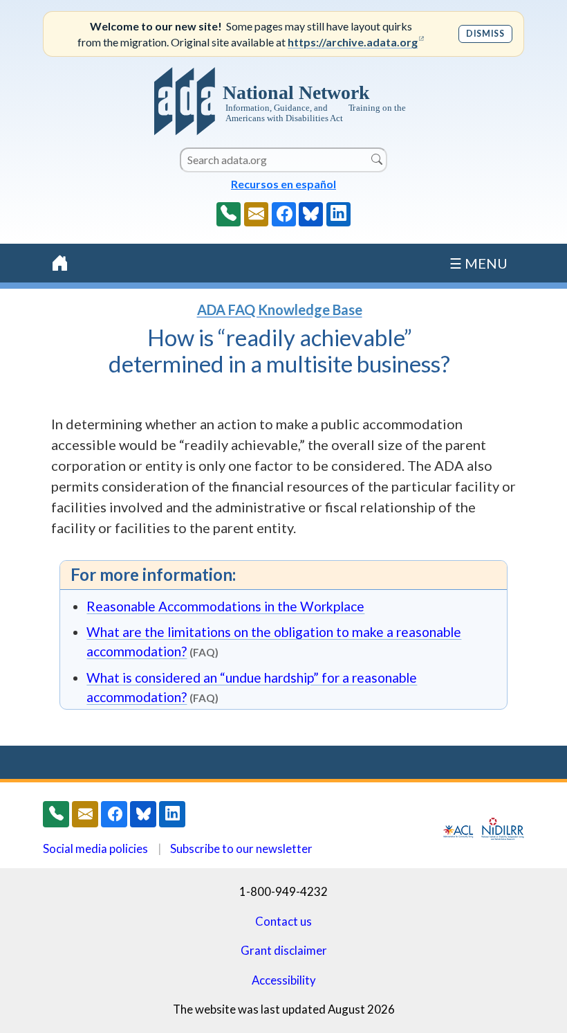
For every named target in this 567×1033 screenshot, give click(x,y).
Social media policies (95, 848)
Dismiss (485, 33)
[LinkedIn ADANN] (338, 214)
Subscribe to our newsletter (241, 848)
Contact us (283, 921)
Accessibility (284, 980)
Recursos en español (283, 183)
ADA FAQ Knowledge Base (279, 309)
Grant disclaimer (284, 950)
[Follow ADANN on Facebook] (284, 214)
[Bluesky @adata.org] (311, 214)
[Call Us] (228, 214)
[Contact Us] (256, 214)
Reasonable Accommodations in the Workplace (225, 606)
